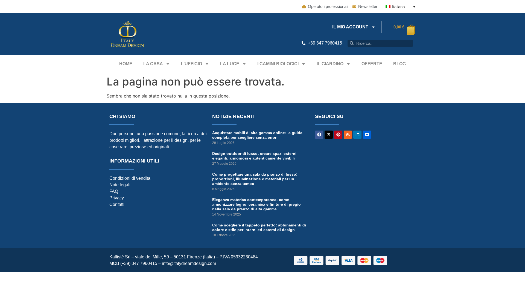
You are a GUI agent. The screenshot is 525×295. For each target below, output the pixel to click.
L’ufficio (191, 63)
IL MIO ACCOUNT (350, 27)
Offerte (371, 63)
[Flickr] (367, 135)
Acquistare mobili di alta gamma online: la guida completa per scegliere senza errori (257, 135)
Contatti (116, 204)
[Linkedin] (357, 135)
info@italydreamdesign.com (189, 263)
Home (125, 63)
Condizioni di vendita (129, 178)
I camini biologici (278, 63)
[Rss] (348, 135)
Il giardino (330, 63)
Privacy (116, 198)
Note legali (119, 184)
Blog (399, 63)
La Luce (229, 63)
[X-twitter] (329, 135)
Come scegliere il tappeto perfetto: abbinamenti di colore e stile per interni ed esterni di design (259, 227)
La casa (153, 63)
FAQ (113, 191)
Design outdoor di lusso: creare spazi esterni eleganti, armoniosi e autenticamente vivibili (254, 155)
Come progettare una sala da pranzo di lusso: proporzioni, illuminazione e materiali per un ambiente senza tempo (255, 179)
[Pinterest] (338, 135)
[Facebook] (319, 135)
